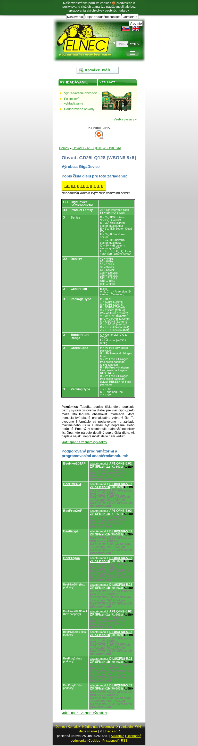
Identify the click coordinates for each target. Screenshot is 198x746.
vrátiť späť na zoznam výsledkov (84, 442)
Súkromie (117, 736)
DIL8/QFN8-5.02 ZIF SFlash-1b (111, 485)
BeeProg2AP (72, 511)
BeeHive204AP (74, 463)
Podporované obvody (79, 109)
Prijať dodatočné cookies (102, 16)
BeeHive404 (72, 484)
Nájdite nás (90, 727)
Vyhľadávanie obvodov (80, 93)
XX (73, 186)
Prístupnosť (110, 740)
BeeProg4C (71, 558)
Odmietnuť (130, 16)
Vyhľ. (134, 43)
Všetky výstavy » (125, 119)
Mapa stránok (87, 731)
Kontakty (74, 727)
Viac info (136, 23)
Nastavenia (75, 16)
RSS (124, 740)
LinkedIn (127, 727)
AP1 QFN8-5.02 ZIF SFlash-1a (111, 465)
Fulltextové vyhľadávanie (73, 101)
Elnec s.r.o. (110, 731)
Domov (64, 148)
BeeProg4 (70, 531)
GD (67, 186)
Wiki (138, 727)
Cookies (94, 740)
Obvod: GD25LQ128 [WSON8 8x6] (96, 148)
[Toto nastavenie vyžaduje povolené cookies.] (136, 28)
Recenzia (107, 727)
